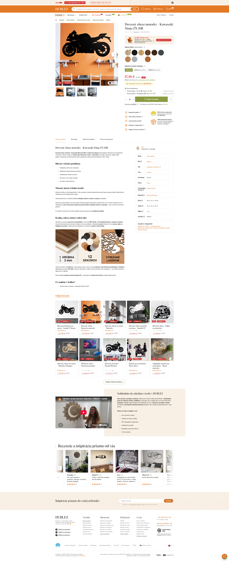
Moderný (149, 161)
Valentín (122, 521)
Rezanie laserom (151, 188)
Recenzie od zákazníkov (143, 523)
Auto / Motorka (150, 156)
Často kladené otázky (142, 525)
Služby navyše (140, 531)
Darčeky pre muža (125, 525)
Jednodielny (150, 167)
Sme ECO (116, 545)
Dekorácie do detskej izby (106, 525)
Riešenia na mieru (87, 525)
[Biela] (70, 91)
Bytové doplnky (87, 521)
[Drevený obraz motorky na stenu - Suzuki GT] (138, 312)
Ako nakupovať (126, 545)
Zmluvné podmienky (145, 555)
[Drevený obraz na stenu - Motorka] (114, 312)
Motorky (147, 226)
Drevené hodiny (87, 523)
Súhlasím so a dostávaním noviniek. (140, 504)
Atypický (149, 172)
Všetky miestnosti (104, 534)
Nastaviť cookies (146, 545)
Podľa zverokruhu (124, 531)
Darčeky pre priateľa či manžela (162, 228)
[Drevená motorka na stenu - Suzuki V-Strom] (67, 312)
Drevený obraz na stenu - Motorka (114, 327)
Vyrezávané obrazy (156, 226)
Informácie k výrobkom (142, 529)
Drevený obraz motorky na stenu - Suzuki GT (138, 327)
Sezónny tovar (86, 531)
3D (160, 167)
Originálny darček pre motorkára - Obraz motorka (161, 365)
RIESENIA (82, 555)
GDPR (134, 545)
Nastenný (156, 167)
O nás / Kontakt (141, 521)
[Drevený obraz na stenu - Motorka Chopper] (67, 349)
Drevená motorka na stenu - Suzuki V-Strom (66, 327)
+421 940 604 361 (164, 517)
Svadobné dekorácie (88, 529)
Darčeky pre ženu (124, 523)
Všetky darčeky (124, 534)
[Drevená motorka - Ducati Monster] (114, 349)
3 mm (148, 211)
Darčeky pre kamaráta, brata (145, 228)
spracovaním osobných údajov (137, 504)
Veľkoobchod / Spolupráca (143, 527)
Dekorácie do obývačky (106, 521)
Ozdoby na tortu (87, 527)
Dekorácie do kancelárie (106, 531)
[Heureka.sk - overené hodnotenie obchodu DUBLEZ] (57, 545)
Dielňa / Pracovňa (142, 229)
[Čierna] (59, 91)
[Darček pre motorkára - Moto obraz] (138, 349)
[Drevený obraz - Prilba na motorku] (162, 312)
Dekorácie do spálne (105, 523)
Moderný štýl (141, 226)
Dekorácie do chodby (105, 529)
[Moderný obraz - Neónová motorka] (90, 349)
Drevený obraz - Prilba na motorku (161, 327)
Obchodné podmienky (105, 545)
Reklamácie (93, 545)
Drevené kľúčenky (87, 534)
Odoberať (168, 501)
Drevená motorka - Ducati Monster (112, 364)
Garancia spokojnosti (70, 545)
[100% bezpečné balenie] (153, 122)
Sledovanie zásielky (142, 536)
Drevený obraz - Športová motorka (88, 327)
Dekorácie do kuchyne (106, 527)
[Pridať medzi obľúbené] (171, 99)
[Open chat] (224, 556)
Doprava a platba (83, 545)
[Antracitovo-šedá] (81, 91)
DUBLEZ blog (140, 534)
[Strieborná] (92, 91)
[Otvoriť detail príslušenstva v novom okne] (141, 91)
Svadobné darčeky (125, 529)
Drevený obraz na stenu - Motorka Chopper (66, 364)
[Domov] (56, 20)
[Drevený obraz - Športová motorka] (90, 312)
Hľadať (134, 9)
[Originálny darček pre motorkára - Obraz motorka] (162, 349)
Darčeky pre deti (124, 527)
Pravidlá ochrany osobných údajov (141, 554)
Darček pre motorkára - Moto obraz (138, 364)
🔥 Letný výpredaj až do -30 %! (75, 2)
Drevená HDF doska (152, 195)
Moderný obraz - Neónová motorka (88, 364)
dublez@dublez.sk (164, 523)
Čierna (148, 183)
